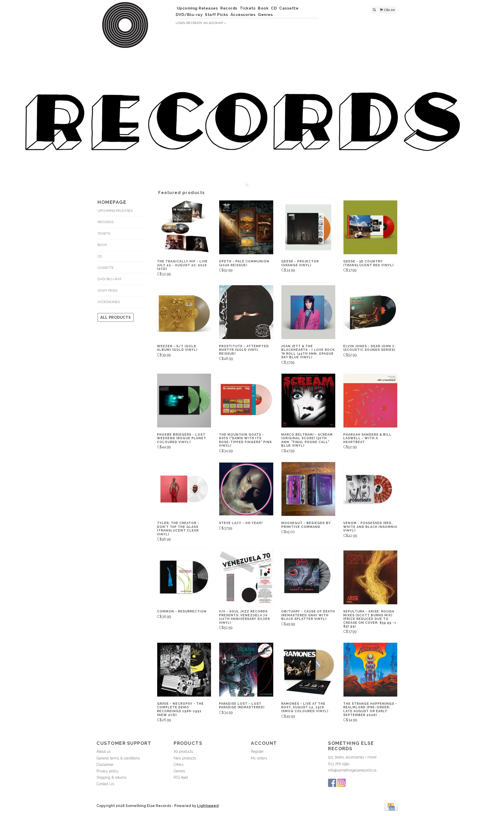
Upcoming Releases (197, 8)
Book (263, 8)
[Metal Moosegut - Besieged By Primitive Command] (308, 489)
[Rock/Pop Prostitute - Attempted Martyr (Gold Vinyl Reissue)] (246, 312)
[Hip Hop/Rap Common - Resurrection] (184, 577)
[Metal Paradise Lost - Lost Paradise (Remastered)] (246, 669)
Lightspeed (208, 806)
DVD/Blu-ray (189, 14)
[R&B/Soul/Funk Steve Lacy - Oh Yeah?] (246, 489)
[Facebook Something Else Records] (332, 783)
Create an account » (208, 23)
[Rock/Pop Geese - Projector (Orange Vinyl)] (308, 227)
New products (185, 758)
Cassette (288, 8)
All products (115, 317)
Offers (178, 765)
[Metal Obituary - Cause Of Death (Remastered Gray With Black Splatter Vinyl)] (308, 577)
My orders (259, 758)
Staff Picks (216, 14)
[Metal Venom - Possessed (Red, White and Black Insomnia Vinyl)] (370, 489)
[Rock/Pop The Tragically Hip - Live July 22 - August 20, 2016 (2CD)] (184, 227)
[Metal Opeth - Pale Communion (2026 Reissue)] (246, 227)
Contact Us (105, 784)
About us (103, 751)
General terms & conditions (118, 758)
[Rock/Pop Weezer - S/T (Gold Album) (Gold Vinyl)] (184, 312)
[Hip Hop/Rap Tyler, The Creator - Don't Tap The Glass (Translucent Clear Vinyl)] (184, 489)
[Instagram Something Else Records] (341, 783)
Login (180, 23)
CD (274, 8)
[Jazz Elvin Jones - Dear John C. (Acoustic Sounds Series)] (370, 312)
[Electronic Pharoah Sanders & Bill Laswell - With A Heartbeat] (370, 400)
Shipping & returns (111, 777)
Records (228, 8)
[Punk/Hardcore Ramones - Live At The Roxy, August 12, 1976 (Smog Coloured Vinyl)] (308, 669)
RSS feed (181, 777)
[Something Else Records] (134, 27)
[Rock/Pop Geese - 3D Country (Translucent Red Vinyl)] (370, 227)
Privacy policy (107, 771)
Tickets (248, 8)
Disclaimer (104, 765)
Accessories (243, 14)
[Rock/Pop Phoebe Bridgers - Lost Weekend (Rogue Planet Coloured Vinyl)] (184, 400)
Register (257, 751)
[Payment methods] (391, 806)
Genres (265, 14)
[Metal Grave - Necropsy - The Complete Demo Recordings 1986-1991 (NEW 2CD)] (184, 669)
